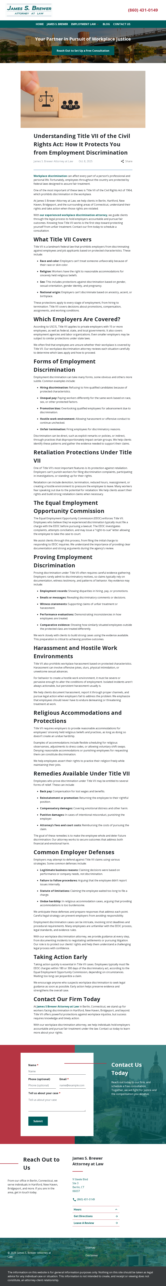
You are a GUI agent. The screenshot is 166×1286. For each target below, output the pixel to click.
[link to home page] (29, 10)
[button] (98, 24)
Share (128, 161)
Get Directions (83, 1216)
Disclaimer (91, 1255)
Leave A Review (84, 1223)
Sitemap (90, 1247)
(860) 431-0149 (85, 1199)
